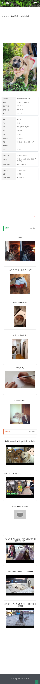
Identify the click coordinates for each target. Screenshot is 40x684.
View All (31, 228)
